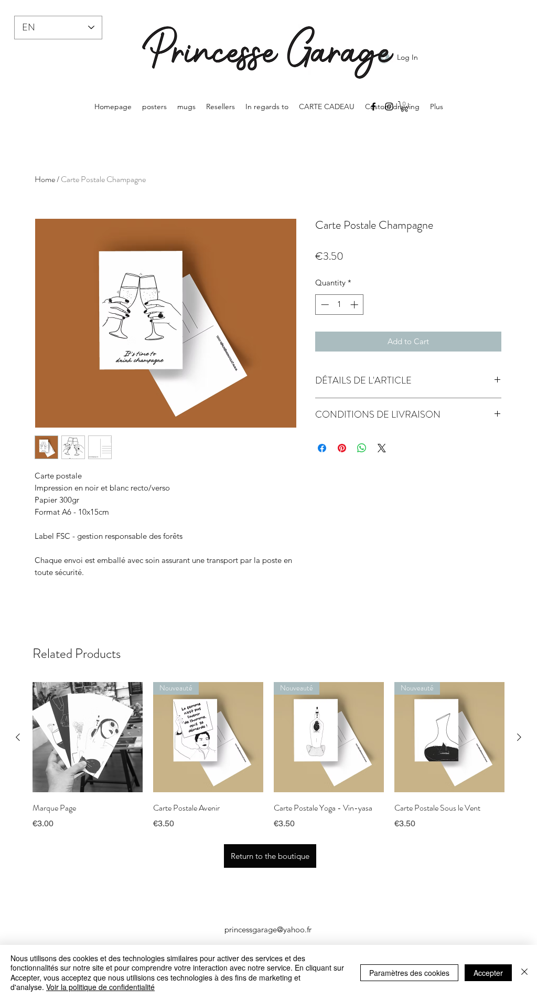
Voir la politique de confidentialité (100, 987)
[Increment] (355, 304)
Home (45, 179)
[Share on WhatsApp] (362, 448)
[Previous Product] (18, 737)
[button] (404, 106)
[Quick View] (88, 737)
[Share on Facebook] (322, 448)
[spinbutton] (339, 304)
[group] (268, 763)
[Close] (524, 972)
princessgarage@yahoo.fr (268, 929)
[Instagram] (389, 106)
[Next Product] (519, 737)
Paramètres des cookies (409, 972)
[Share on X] (381, 448)
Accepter (488, 972)
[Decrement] (324, 304)
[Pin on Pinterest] (342, 448)
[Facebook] (373, 106)
